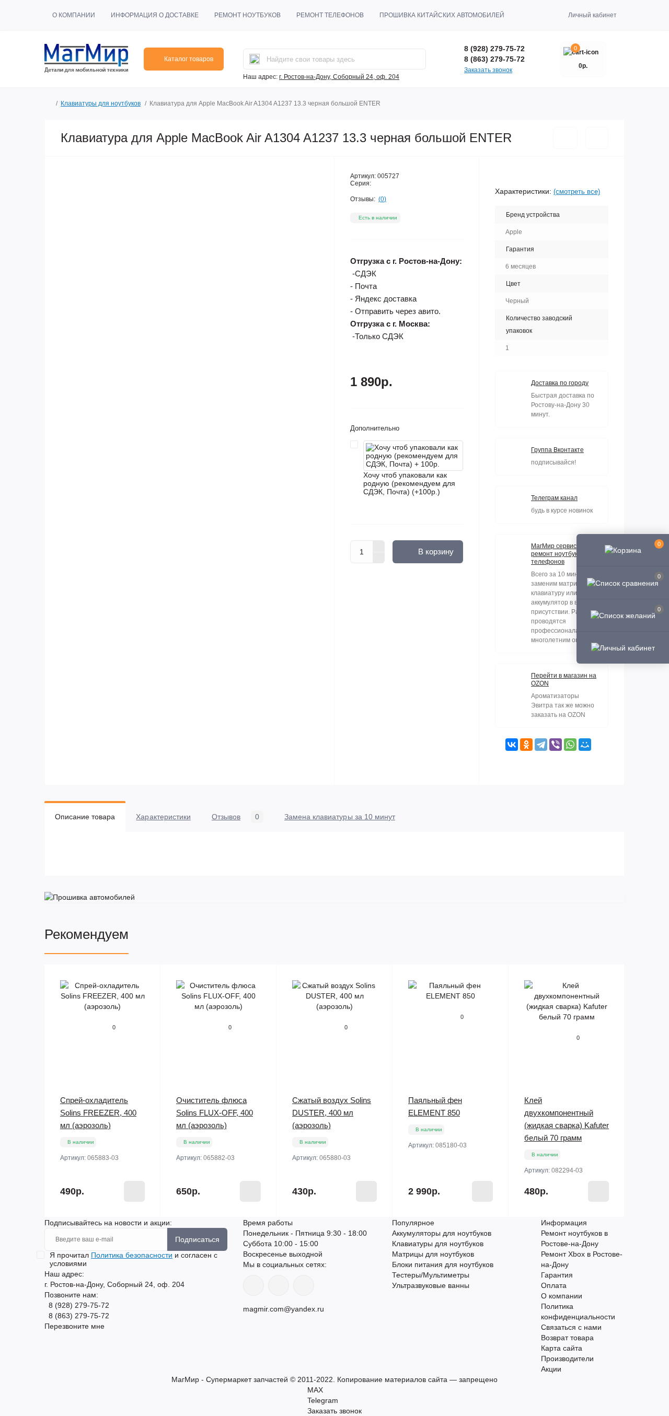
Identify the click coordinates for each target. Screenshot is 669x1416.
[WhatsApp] (570, 744)
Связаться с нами (571, 1327)
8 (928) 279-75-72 (494, 48)
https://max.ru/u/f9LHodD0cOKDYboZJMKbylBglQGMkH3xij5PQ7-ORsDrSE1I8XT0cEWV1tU (303, 1285)
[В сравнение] (596, 138)
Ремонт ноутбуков (247, 15)
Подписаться (197, 1239)
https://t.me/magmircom (278, 1285)
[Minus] (379, 558)
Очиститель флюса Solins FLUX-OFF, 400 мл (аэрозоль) (214, 1113)
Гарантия (557, 1275)
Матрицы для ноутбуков (433, 1254)
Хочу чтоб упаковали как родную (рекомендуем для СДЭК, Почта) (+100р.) (409, 483)
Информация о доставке (155, 15)
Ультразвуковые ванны (430, 1285)
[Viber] (555, 744)
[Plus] (379, 546)
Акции (551, 1369)
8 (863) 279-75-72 (494, 59)
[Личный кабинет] (622, 647)
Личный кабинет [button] (592, 15)
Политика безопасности (131, 1255)
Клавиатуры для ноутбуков (101, 103)
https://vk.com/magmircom (253, 1285)
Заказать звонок (488, 70)
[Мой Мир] (585, 744)
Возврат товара (567, 1337)
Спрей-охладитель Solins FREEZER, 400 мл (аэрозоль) (98, 1113)
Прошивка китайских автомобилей (441, 15)
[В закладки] (565, 138)
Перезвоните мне (74, 1326)
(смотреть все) (576, 191)
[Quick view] (145, 980)
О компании (73, 15)
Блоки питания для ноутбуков (442, 1264)
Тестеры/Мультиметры (430, 1275)
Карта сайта (561, 1348)
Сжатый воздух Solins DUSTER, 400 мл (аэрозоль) (331, 1113)
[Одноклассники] (526, 744)
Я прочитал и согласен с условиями (133, 1259)
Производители (567, 1358)
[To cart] (134, 1191)
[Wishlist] (145, 1000)
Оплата (554, 1285)
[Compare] (145, 1020)
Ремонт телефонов (330, 15)
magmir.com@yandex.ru (283, 1309)
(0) (382, 199)
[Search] (254, 59)
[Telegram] (541, 744)
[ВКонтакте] (511, 744)
